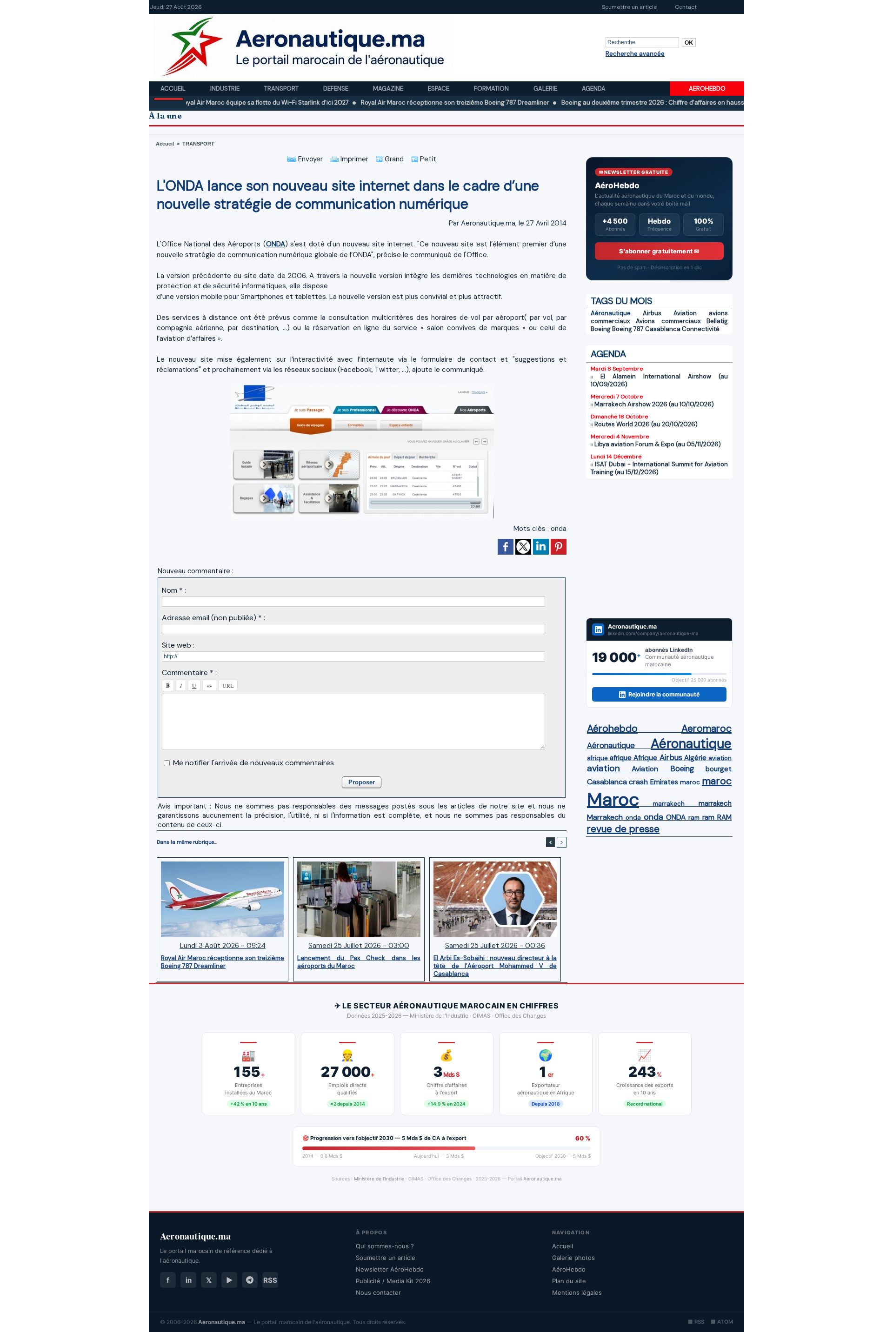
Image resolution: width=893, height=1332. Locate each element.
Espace (439, 89)
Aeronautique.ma (542, 1178)
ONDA (275, 244)
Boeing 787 (628, 329)
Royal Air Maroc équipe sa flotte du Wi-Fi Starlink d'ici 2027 (218, 102)
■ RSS (696, 1322)
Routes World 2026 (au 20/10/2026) (646, 424)
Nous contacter (378, 1292)
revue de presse (623, 828)
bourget (719, 769)
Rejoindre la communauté (664, 694)
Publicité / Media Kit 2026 (393, 1281)
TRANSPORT (198, 143)
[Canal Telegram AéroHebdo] (250, 1280)
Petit (427, 159)
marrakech (669, 804)
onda (558, 528)
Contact (686, 7)
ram (694, 818)
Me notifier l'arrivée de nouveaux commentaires (253, 763)
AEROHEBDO (707, 89)
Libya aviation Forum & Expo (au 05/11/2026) (657, 444)
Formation (492, 89)
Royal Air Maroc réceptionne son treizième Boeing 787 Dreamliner (409, 102)
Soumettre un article (629, 7)
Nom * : (174, 590)
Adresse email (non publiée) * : (213, 618)
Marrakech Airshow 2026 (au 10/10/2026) (654, 404)
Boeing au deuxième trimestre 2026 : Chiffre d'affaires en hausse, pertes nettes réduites (642, 102)
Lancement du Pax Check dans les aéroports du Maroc (358, 962)
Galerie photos (573, 1257)
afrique (597, 758)
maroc (690, 782)
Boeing (601, 329)
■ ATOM (722, 1322)
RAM (724, 817)
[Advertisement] (659, 548)
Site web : (178, 645)
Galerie (546, 89)
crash (638, 782)
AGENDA (608, 354)
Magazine (389, 89)
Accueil (173, 89)
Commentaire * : (189, 672)
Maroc (613, 799)
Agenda (594, 89)
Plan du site (569, 1281)
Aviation (685, 313)
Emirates (664, 782)
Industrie (225, 89)
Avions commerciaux (668, 321)
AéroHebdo (569, 1269)
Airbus (652, 313)
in (189, 1280)
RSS (270, 1280)
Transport (282, 89)
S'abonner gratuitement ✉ (659, 251)
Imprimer (353, 159)
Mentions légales (577, 1292)
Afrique (645, 757)
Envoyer (309, 159)
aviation (720, 758)
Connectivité (701, 329)
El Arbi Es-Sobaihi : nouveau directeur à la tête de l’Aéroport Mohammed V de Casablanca (495, 965)
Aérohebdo (612, 728)
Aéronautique (611, 313)
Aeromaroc (706, 728)
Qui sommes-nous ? (385, 1246)
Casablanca (662, 329)
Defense (336, 89)
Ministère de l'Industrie (379, 1178)
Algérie (695, 757)
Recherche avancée (635, 54)
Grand (393, 159)
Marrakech (605, 817)
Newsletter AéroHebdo (390, 1269)
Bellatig (717, 321)
